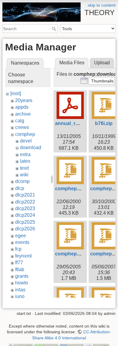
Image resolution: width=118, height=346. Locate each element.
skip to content (102, 5)
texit (24, 168)
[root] (15, 93)
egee (20, 235)
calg (19, 120)
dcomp (22, 181)
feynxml (23, 255)
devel (26, 140)
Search (54, 29)
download (30, 147)
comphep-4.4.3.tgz (76, 253)
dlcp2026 (25, 228)
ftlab (19, 269)
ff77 (19, 262)
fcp (18, 248)
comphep (25, 134)
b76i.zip (104, 123)
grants (21, 276)
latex (25, 161)
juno (20, 296)
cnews (22, 127)
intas (20, 289)
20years (23, 100)
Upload (102, 62)
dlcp (19, 188)
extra (25, 154)
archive (23, 114)
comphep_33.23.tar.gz (80, 188)
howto (21, 282)
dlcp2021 (25, 194)
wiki (24, 174)
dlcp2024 (25, 215)
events (22, 242)
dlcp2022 (25, 201)
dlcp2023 (25, 208)
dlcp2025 (25, 222)
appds (21, 107)
